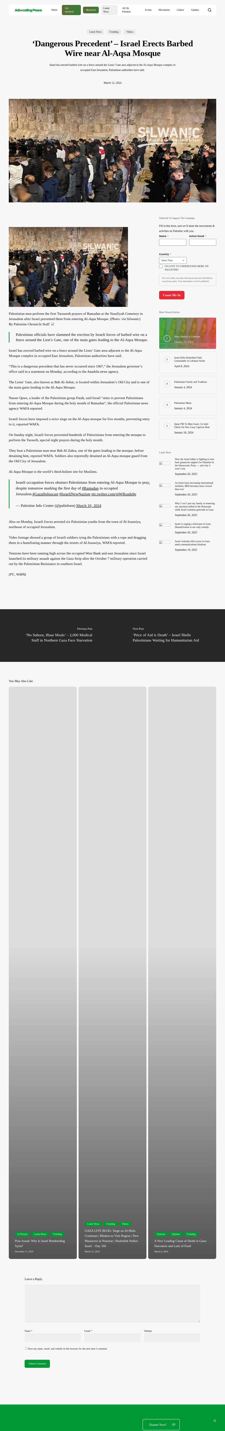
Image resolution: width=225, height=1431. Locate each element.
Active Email (197, 236)
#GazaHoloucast (45, 494)
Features (161, 1234)
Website (148, 1331)
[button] (161, 1424)
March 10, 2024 (88, 505)
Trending (113, 32)
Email (88, 1331)
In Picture (22, 1234)
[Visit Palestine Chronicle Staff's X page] (52, 324)
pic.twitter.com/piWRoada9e (113, 494)
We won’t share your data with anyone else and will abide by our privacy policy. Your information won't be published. (187, 279)
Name (28, 1331)
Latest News (95, 32)
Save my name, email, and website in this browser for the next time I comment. (68, 1348)
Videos (129, 32)
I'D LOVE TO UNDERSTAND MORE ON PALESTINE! (186, 268)
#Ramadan (90, 488)
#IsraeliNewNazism (74, 494)
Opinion (176, 1234)
